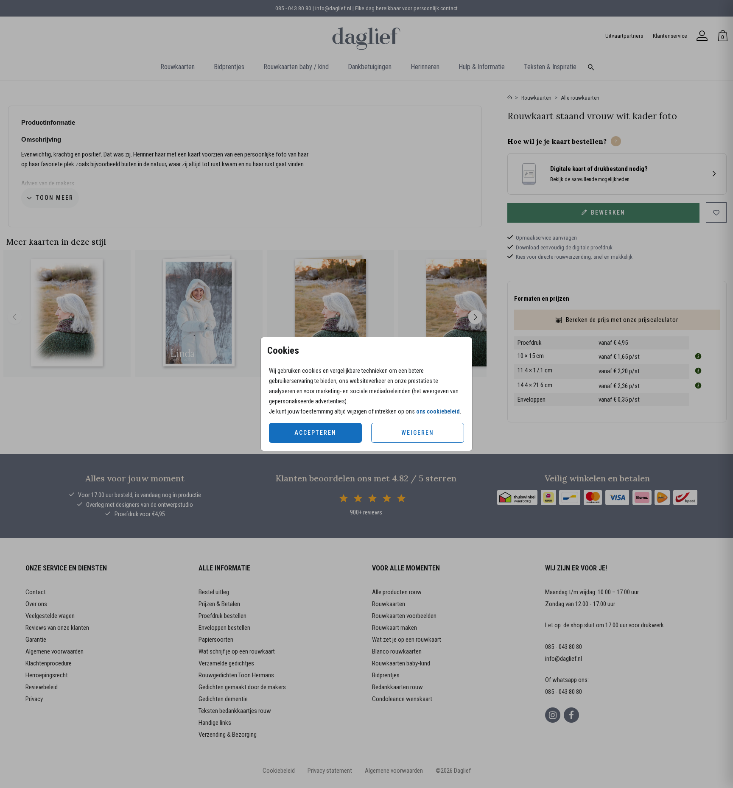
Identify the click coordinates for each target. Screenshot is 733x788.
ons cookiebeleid (438, 411)
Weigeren (417, 432)
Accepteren (315, 432)
